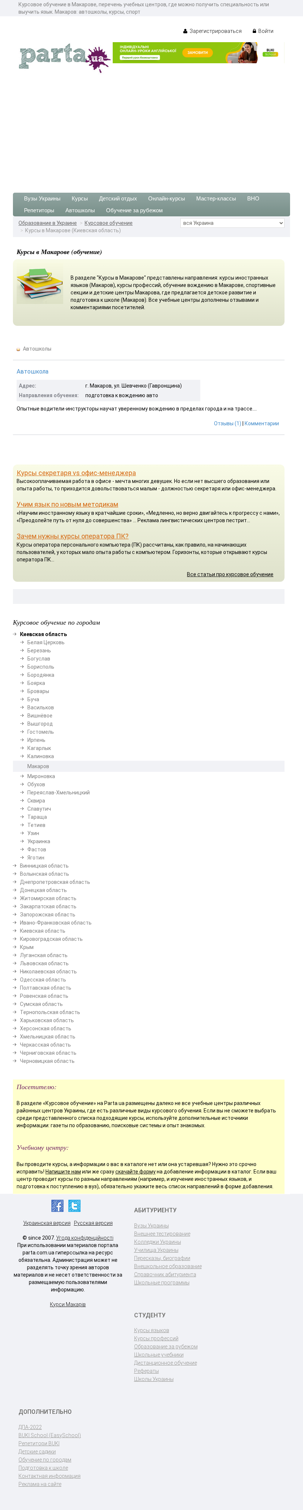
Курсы (80, 198)
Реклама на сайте (39, 1484)
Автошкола (32, 371)
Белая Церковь (46, 642)
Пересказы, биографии (162, 1258)
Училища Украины (156, 1250)
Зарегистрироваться (215, 31)
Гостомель (40, 732)
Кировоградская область (51, 939)
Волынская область (44, 874)
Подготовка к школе (43, 1468)
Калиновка (40, 756)
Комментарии (262, 423)
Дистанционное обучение (165, 1363)
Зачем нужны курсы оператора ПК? (73, 536)
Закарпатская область (48, 906)
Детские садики (37, 1452)
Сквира (36, 801)
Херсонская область (45, 1028)
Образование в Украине (47, 223)
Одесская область (43, 980)
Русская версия (93, 1223)
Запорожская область (47, 915)
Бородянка (40, 675)
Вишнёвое (39, 716)
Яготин (35, 858)
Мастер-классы (216, 198)
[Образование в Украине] (64, 58)
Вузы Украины (42, 198)
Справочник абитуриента (165, 1274)
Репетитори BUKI (38, 1443)
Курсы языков (151, 1330)
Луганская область (44, 955)
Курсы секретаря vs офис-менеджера (76, 473)
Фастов (36, 849)
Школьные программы (162, 1283)
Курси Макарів (68, 1304)
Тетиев (36, 825)
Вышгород (40, 724)
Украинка (38, 841)
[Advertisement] (151, 130)
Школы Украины (154, 1379)
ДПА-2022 (30, 1427)
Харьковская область (47, 1020)
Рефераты (146, 1371)
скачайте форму (135, 1172)
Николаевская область (48, 971)
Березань (39, 650)
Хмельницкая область (47, 1037)
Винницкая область (44, 866)
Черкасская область (45, 1045)
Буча (33, 699)
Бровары (38, 691)
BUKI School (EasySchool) (49, 1435)
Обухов (36, 784)
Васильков (40, 707)
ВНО (253, 198)
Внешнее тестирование (162, 1234)
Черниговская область (48, 1053)
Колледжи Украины (157, 1242)
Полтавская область (45, 988)
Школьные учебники (159, 1355)
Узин (33, 833)
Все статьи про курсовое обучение (230, 574)
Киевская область (42, 931)
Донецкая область (43, 890)
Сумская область (41, 1004)
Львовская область (44, 963)
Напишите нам (63, 1172)
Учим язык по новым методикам (67, 504)
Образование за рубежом (166, 1346)
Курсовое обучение (109, 223)
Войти (265, 31)
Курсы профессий (156, 1338)
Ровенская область (44, 996)
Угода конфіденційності (84, 1238)
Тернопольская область (50, 1012)
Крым (27, 947)
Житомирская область (48, 898)
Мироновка (41, 776)
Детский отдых (118, 198)
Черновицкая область (47, 1061)
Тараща (37, 817)
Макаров (38, 766)
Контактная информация (49, 1476)
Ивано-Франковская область (56, 923)
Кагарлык (39, 748)
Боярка (36, 683)
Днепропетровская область (55, 882)
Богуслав (38, 659)
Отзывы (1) (227, 423)
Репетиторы (39, 210)
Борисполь (40, 667)
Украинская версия (47, 1223)
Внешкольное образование (168, 1266)
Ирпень (36, 740)
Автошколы (80, 210)
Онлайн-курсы (166, 198)
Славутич (39, 809)
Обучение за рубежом (134, 210)
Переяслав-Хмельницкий (58, 792)
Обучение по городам (44, 1460)
